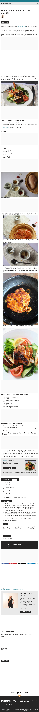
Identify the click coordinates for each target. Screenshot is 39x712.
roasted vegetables (21, 26)
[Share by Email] (9, 468)
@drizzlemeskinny (18, 545)
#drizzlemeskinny (28, 545)
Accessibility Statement (29, 709)
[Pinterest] (26, 609)
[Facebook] (23, 609)
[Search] (36, 3)
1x (11, 479)
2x (13, 479)
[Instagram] (21, 609)
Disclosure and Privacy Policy (19, 709)
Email (2, 656)
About (37, 700)
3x (16, 479)
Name (2, 652)
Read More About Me (25, 611)
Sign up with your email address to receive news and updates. (19, 0)
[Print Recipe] (14, 468)
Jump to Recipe (5, 22)
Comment (3, 636)
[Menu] (38, 3)
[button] (3, 460)
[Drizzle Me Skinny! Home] (6, 3)
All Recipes (6, 6)
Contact (32, 700)
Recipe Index (22, 700)
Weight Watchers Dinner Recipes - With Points (14, 589)
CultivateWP (26, 710)
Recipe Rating (4, 648)
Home (2, 6)
